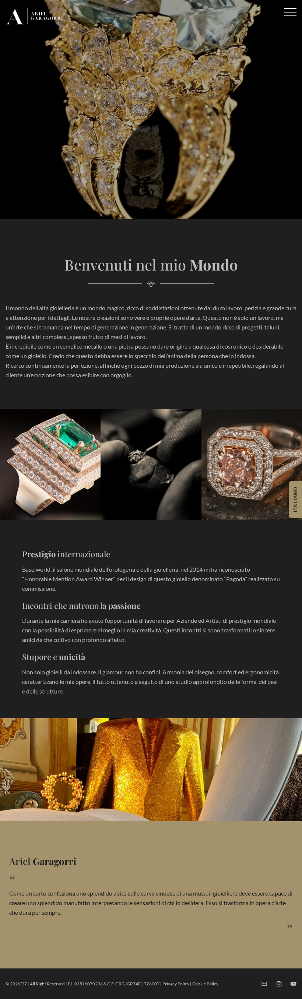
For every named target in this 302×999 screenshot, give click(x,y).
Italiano (295, 499)
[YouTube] (293, 984)
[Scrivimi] (264, 984)
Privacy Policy (175, 983)
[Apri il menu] (290, 12)
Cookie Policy (205, 983)
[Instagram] (279, 984)
